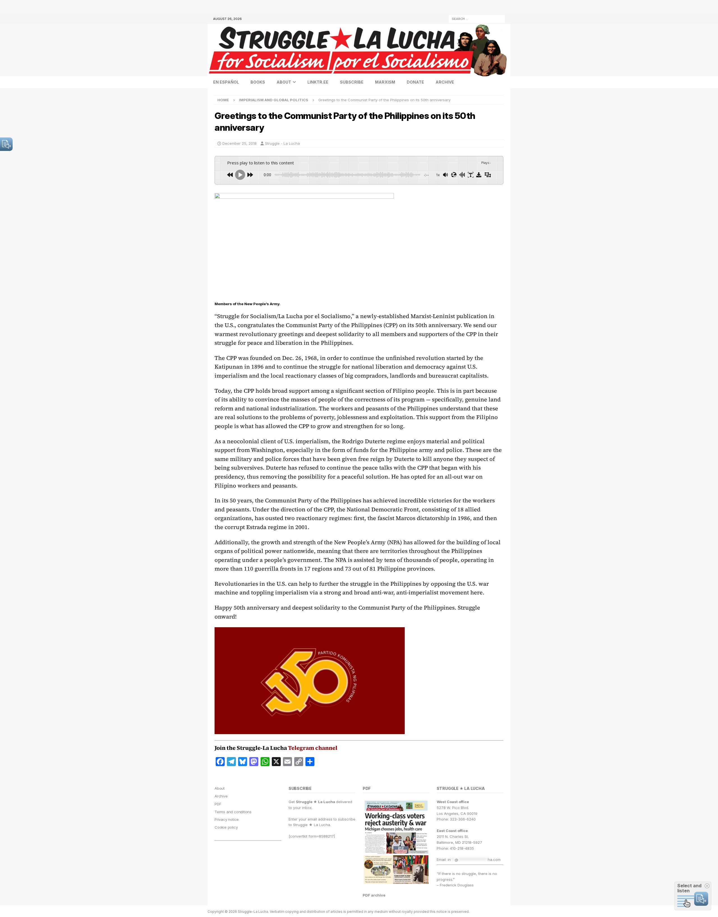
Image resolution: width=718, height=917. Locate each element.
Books (257, 82)
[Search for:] (477, 18)
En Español (226, 82)
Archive (445, 82)
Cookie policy (226, 827)
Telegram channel (312, 748)
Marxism (385, 82)
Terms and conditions (233, 812)
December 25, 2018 (239, 143)
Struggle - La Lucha (282, 143)
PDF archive (374, 895)
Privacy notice (227, 819)
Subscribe (351, 82)
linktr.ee (317, 82)
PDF (218, 804)
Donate (415, 82)
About (284, 82)
